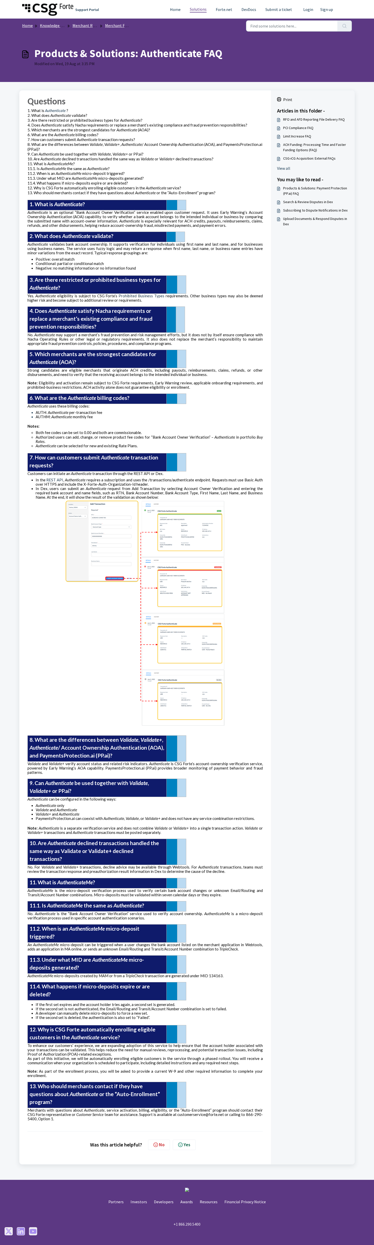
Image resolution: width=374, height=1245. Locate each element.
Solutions (198, 9)
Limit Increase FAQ (297, 136)
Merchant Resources (90, 25)
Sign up (326, 9)
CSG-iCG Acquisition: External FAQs (309, 158)
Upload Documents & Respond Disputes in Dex (315, 221)
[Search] (344, 26)
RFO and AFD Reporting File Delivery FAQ (314, 119)
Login (308, 9)
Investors (139, 1201)
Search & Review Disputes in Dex (308, 202)
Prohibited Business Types (141, 295)
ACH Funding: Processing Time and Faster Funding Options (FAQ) (314, 147)
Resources (209, 1201)
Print (287, 99)
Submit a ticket (278, 9)
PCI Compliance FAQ (298, 127)
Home (175, 9)
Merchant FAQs (118, 25)
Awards (186, 1201)
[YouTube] (33, 1231)
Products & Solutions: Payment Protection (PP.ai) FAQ (315, 191)
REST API (54, 480)
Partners (116, 1201)
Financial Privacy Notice (245, 1201)
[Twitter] (9, 1231)
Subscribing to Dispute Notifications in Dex (315, 210)
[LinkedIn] (21, 1231)
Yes (187, 1145)
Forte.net (224, 9)
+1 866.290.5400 (187, 1224)
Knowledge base (54, 25)
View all (283, 168)
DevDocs (248, 9)
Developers (164, 1201)
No (162, 1145)
